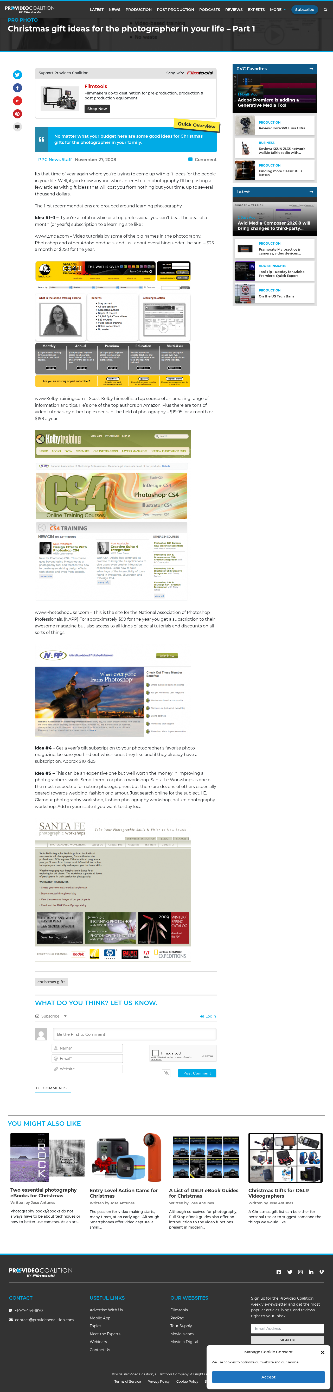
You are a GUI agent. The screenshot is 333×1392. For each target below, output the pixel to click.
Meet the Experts (105, 1334)
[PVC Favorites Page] (311, 68)
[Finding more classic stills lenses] (245, 170)
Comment (205, 159)
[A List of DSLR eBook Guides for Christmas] (206, 1157)
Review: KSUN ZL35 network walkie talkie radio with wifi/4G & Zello (282, 152)
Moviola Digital (184, 1341)
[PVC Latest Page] (311, 191)
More (275, 9)
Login (210, 1016)
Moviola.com (182, 1334)
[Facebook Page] (279, 1272)
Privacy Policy (159, 1381)
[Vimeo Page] (321, 1272)
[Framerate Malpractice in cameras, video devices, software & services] (245, 248)
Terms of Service (127, 1381)
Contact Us (100, 1349)
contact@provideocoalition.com (44, 1320)
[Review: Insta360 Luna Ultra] (245, 125)
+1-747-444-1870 (28, 1310)
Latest (97, 9)
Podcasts (209, 9)
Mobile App (100, 1318)
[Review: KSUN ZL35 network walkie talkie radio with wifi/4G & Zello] (245, 147)
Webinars (98, 1341)
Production (139, 9)
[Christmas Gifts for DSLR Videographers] (285, 1157)
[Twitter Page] (289, 1272)
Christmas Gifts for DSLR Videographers (278, 1193)
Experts (256, 9)
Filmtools (179, 1310)
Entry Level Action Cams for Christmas (124, 1193)
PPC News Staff (55, 159)
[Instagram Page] (300, 1272)
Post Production (175, 9)
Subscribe (304, 9)
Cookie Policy (187, 1381)
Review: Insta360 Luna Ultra (282, 128)
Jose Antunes (43, 1202)
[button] (322, 1352)
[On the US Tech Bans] (245, 293)
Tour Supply (181, 1326)
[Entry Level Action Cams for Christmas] (127, 1157)
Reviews (234, 9)
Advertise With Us (106, 1310)
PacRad (177, 1318)
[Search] (325, 9)
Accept (268, 1377)
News (114, 9)
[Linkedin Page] (311, 1272)
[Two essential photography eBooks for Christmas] (47, 1157)
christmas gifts (51, 982)
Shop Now (97, 108)
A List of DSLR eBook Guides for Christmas (204, 1193)
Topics (95, 1326)
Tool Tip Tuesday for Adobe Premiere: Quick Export (282, 274)
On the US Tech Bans (276, 296)
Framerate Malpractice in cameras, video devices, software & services (280, 253)
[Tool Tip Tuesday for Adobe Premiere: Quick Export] (245, 270)
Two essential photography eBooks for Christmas (43, 1193)
